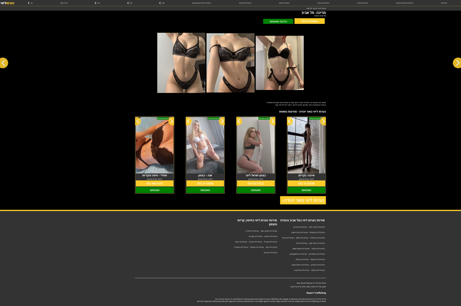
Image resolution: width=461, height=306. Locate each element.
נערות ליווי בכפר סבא (317, 243)
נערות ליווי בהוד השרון (299, 232)
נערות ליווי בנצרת (255, 242)
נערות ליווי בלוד (301, 243)
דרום (98, 3)
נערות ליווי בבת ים (362, 3)
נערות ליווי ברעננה (318, 270)
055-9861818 (154, 183)
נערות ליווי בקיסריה (241, 247)
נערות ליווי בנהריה (270, 242)
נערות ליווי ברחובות (317, 259)
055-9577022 (256, 183)
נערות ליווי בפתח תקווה (301, 248)
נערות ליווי (444, 3)
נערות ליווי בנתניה (318, 248)
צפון (131, 3)
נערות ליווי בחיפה (270, 236)
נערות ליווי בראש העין (317, 254)
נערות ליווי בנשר (241, 242)
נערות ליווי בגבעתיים (317, 232)
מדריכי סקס (64, 3)
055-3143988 (306, 183)
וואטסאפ (306, 190)
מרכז (163, 3)
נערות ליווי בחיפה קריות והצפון (201, 3)
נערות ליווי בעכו (271, 247)
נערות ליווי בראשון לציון (298, 254)
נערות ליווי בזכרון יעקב (269, 231)
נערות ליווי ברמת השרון (300, 265)
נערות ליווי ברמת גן (318, 265)
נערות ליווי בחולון (284, 3)
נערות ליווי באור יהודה (304, 200)
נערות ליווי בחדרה (252, 231)
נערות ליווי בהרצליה (323, 3)
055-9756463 (309, 21)
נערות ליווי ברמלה (302, 259)
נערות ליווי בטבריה (255, 236)
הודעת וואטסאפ (278, 21)
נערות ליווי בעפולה (257, 247)
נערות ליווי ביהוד (288, 238)
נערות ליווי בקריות (270, 252)
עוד (31, 3)
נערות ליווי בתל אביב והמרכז (404, 3)
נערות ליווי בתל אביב (245, 3)
